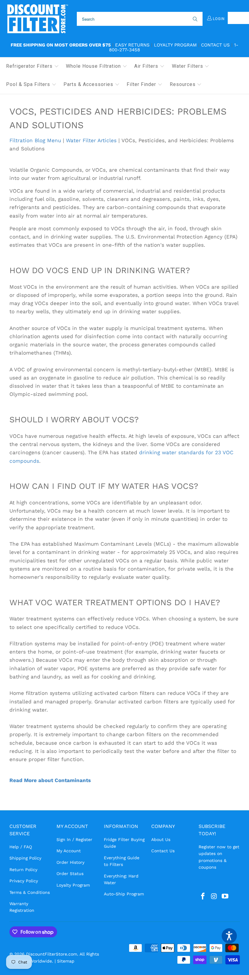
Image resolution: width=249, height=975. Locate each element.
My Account (68, 850)
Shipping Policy (25, 858)
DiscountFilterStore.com (51, 954)
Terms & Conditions (29, 892)
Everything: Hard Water (121, 879)
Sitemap (65, 961)
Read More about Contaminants (50, 780)
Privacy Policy (23, 880)
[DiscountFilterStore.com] (37, 19)
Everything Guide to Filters (121, 861)
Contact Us (215, 45)
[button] (32, 66)
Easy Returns (132, 45)
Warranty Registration (21, 907)
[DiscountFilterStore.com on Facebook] (203, 897)
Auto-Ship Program (124, 893)
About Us (160, 839)
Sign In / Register (74, 839)
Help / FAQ (20, 846)
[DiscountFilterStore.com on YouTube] (225, 897)
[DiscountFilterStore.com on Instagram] (214, 897)
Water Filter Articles (91, 140)
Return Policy (23, 869)
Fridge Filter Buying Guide (124, 843)
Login (218, 19)
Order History (70, 862)
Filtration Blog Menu (35, 140)
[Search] (194, 19)
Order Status (70, 873)
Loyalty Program (175, 45)
